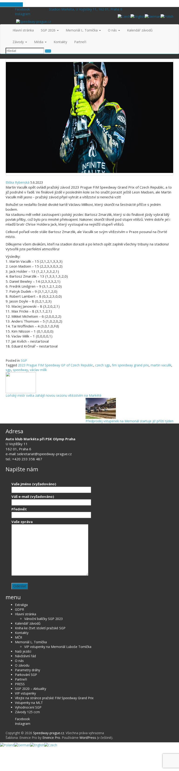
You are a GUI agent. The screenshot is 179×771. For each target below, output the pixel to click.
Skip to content (11, 4)
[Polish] (167, 16)
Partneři (80, 42)
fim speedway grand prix (130, 365)
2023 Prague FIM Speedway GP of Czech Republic (55, 365)
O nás (113, 30)
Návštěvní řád (25, 656)
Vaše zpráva (22, 521)
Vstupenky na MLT (29, 702)
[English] (138, 16)
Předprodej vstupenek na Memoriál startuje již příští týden (129, 421)
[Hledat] (48, 51)
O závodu (22, 665)
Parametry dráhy (27, 670)
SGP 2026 (48, 30)
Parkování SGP (26, 674)
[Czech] (124, 16)
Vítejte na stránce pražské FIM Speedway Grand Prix (54, 698)
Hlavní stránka (23, 30)
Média (39, 42)
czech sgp (102, 365)
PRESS (20, 684)
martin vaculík (161, 365)
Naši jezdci (23, 651)
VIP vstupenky (25, 693)
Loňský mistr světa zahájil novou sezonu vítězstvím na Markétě (53, 395)
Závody (19, 42)
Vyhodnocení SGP (28, 707)
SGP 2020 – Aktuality (30, 688)
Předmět (19, 509)
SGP (24, 360)
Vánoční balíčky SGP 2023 (43, 618)
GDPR (19, 609)
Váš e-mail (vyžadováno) (32, 496)
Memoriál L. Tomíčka (82, 30)
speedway (20, 370)
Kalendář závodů (140, 30)
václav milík (38, 370)
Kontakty (60, 42)
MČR (18, 637)
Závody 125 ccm (27, 712)
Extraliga (21, 604)
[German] (153, 16)
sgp (8, 370)
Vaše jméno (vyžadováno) (33, 484)
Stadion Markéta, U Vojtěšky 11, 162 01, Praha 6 (85, 9)
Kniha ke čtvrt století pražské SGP (40, 628)
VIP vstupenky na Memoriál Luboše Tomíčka (57, 646)
